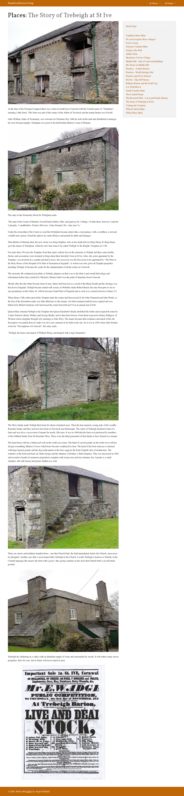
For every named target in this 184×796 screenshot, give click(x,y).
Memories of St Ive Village (138, 57)
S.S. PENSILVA (133, 86)
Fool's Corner (132, 42)
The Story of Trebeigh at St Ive (140, 101)
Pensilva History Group (21, 3)
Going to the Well (134, 50)
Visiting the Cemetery (136, 105)
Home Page (131, 26)
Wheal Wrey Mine (134, 112)
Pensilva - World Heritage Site (139, 72)
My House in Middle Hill (137, 64)
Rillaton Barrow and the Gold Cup (141, 83)
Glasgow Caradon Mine (137, 46)
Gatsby (29, 791)
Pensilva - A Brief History (138, 68)
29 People (169, 3)
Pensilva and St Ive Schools (138, 75)
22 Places (153, 3)
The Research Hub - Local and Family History (147, 97)
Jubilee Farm (131, 53)
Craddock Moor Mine (136, 35)
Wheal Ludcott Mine (135, 108)
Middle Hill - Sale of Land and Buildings (144, 61)
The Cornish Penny (135, 94)
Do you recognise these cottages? (141, 39)
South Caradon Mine (135, 90)
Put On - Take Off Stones (137, 79)
